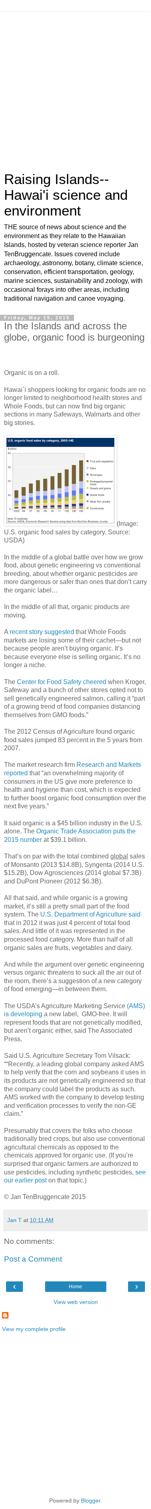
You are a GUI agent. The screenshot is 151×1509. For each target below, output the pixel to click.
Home (75, 1286)
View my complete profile (34, 1329)
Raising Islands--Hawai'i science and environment (66, 195)
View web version (76, 1302)
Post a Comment (33, 1259)
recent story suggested (42, 631)
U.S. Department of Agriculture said (90, 914)
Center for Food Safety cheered (62, 681)
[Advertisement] (75, 87)
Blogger (90, 1500)
